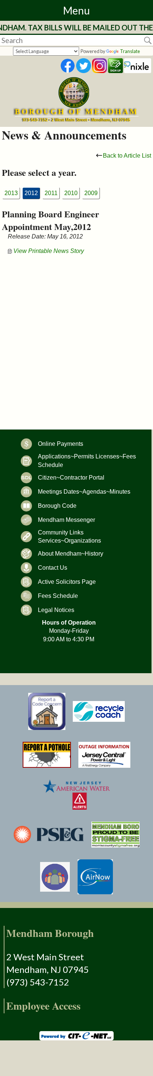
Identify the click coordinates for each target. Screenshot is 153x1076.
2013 (11, 193)
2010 (71, 193)
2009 (91, 193)
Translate (130, 51)
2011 (51, 193)
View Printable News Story (48, 251)
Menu (76, 10)
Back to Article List (127, 155)
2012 (31, 193)
